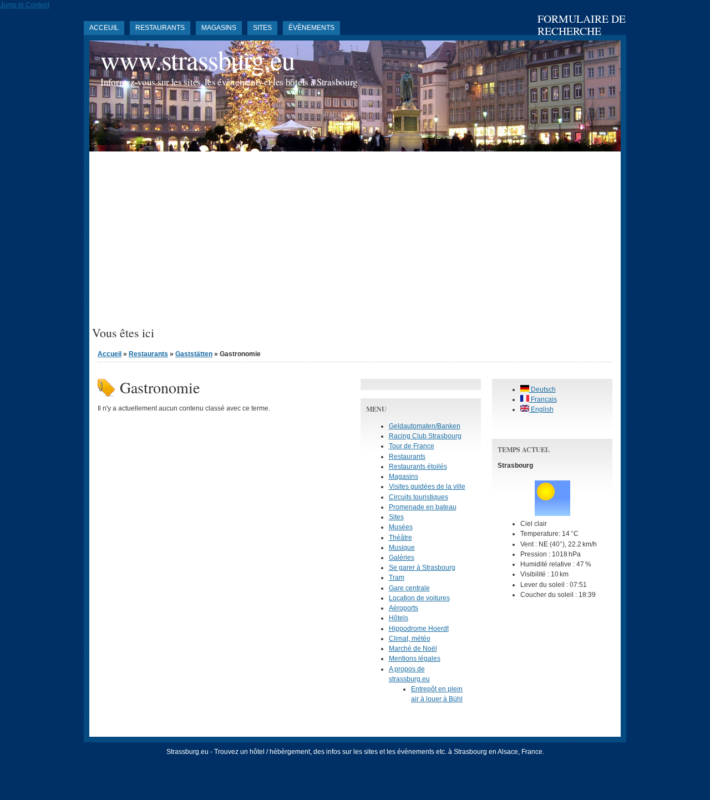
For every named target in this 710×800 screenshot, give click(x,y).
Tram (396, 577)
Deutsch (542, 389)
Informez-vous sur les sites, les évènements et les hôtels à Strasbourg (229, 81)
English (541, 409)
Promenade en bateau (423, 507)
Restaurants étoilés (418, 466)
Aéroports (403, 608)
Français (543, 399)
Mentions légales (414, 658)
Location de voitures (419, 598)
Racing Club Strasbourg (425, 436)
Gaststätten (193, 354)
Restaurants (160, 28)
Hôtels (398, 618)
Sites (262, 28)
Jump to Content (24, 5)
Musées (401, 527)
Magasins (218, 28)
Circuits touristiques (418, 497)
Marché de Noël (413, 648)
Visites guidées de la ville (427, 486)
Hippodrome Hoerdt (419, 628)
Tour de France (411, 446)
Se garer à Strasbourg (422, 567)
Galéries (401, 557)
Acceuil (104, 28)
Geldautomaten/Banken (424, 426)
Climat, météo (409, 638)
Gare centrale (409, 588)
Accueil (109, 354)
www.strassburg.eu (197, 60)
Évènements (311, 28)
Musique (402, 547)
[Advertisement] (355, 243)
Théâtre (400, 537)
